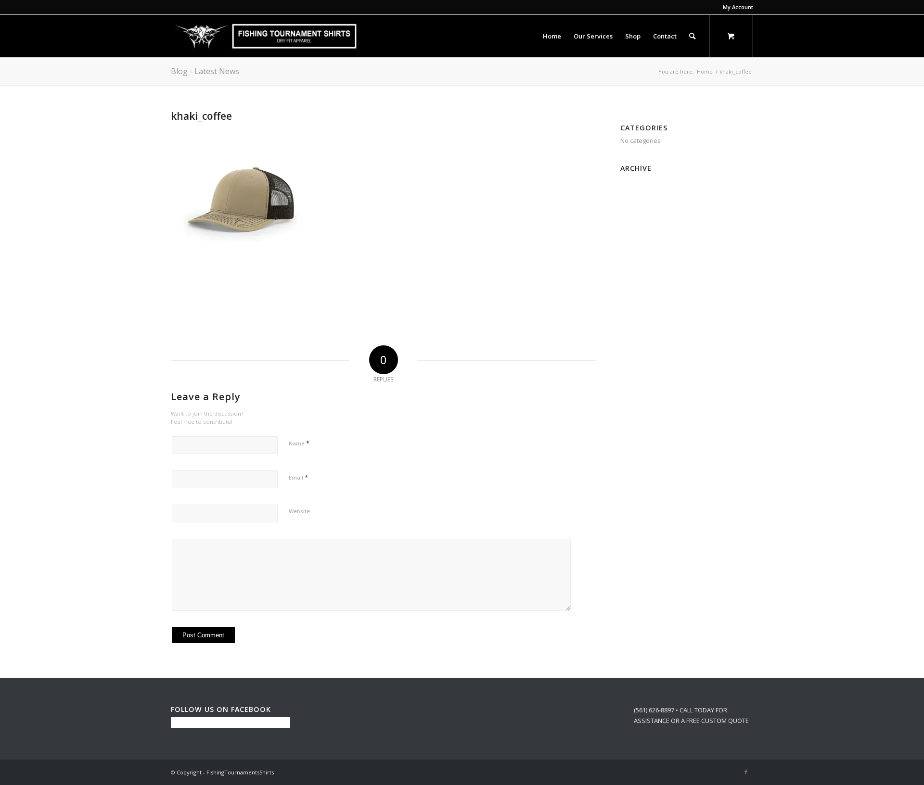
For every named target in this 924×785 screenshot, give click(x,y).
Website (299, 511)
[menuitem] (735, 7)
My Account (738, 7)
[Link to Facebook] (746, 772)
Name (299, 443)
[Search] (692, 36)
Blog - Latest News (205, 71)
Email (298, 477)
